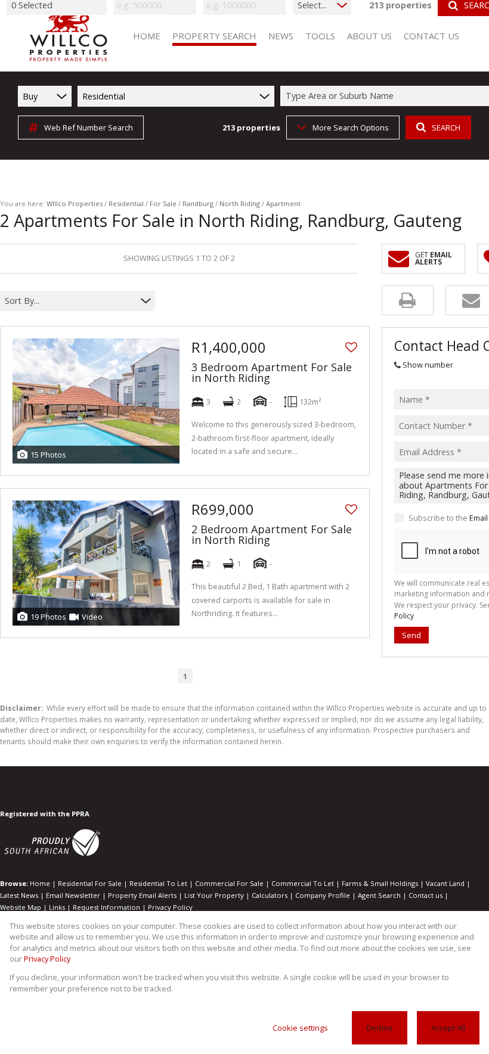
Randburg (197, 203)
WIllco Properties (75, 203)
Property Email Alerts (142, 895)
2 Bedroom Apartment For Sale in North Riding (271, 534)
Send (411, 635)
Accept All (448, 1027)
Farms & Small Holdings (380, 883)
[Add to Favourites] (351, 347)
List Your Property (214, 895)
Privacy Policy (170, 907)
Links (57, 907)
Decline (379, 1027)
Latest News (19, 895)
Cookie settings (300, 1027)
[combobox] (70, 300)
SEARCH (446, 127)
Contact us (425, 895)
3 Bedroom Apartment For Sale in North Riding (271, 372)
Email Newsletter (73, 895)
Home (40, 883)
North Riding (239, 203)
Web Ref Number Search (88, 127)
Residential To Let (158, 883)
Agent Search (379, 895)
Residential (126, 203)
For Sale (163, 203)
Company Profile (322, 895)
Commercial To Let (302, 883)
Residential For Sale (90, 883)
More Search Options (350, 127)
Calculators (269, 895)
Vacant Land (445, 883)
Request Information (106, 907)
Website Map (20, 907)
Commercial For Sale (229, 883)
